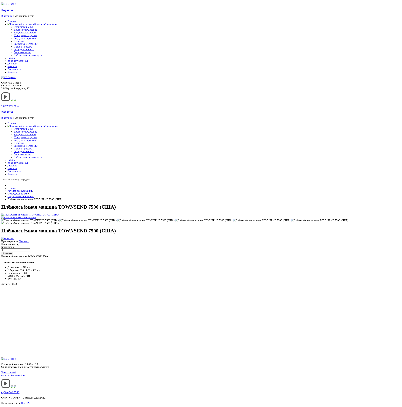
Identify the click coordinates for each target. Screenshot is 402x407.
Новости (12, 66)
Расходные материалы (26, 44)
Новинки (19, 41)
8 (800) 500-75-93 (10, 105)
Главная (12, 21)
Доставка (12, 63)
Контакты (13, 72)
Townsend (24, 241)
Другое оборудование (25, 29)
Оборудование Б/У (24, 49)
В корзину (6, 16)
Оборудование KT (23, 27)
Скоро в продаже (23, 46)
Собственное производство (28, 55)
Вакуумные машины (25, 32)
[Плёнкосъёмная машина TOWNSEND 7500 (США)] (30, 220)
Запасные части (22, 52)
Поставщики (14, 69)
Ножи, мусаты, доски (25, 35)
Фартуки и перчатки (25, 38)
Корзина (7, 10)
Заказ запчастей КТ (18, 60)
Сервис (11, 58)
